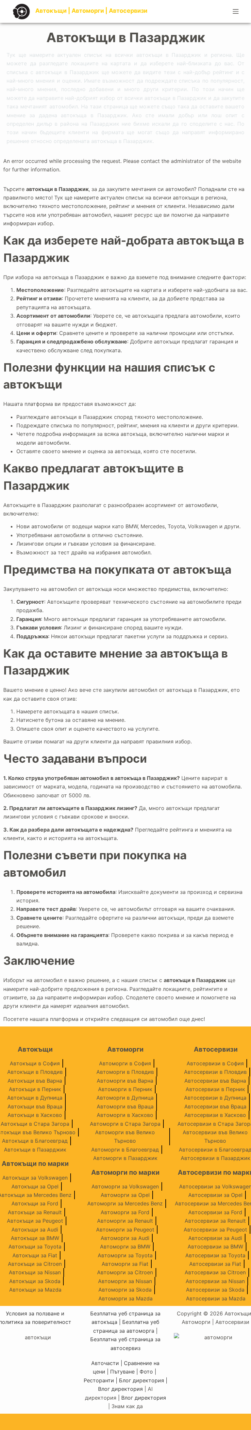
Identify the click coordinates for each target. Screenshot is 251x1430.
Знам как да (127, 1406)
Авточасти (105, 1363)
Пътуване (122, 1371)
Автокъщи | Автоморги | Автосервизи (91, 10)
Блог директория (141, 1380)
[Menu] (236, 11)
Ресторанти (99, 1380)
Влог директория (120, 1389)
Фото (146, 1371)
